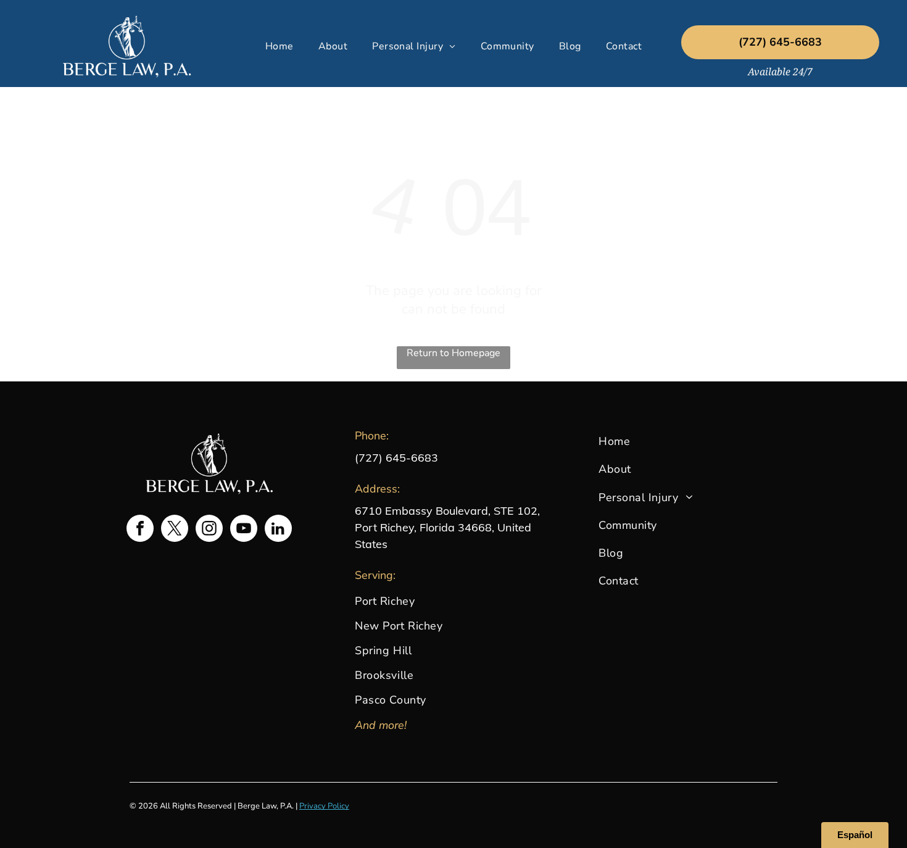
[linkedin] (278, 530)
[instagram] (209, 530)
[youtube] (243, 530)
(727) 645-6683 (396, 458)
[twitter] (174, 530)
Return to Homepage (453, 353)
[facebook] (140, 530)
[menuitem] (279, 46)
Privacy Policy (324, 806)
